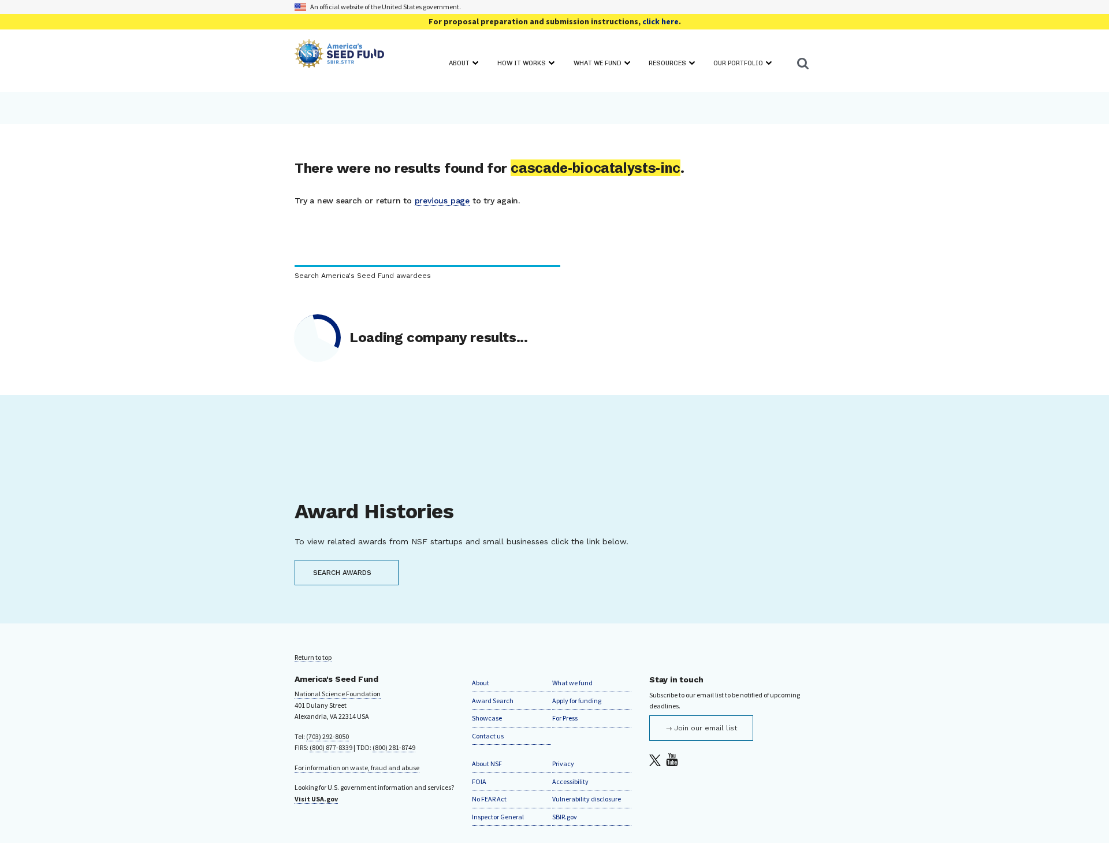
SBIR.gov (564, 816)
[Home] (339, 55)
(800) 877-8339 (331, 747)
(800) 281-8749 (394, 747)
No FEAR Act (489, 798)
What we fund (572, 682)
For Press (565, 718)
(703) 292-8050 (327, 736)
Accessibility (570, 781)
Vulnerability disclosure (586, 798)
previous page (442, 200)
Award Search (492, 700)
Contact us (488, 735)
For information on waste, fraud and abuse (357, 767)
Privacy (563, 763)
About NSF (487, 763)
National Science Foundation (338, 693)
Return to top (313, 657)
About (480, 682)
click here (660, 21)
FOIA (479, 781)
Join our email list (705, 728)
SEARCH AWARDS (342, 573)
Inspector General (498, 816)
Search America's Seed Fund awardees (363, 276)
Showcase (487, 718)
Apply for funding (576, 700)
